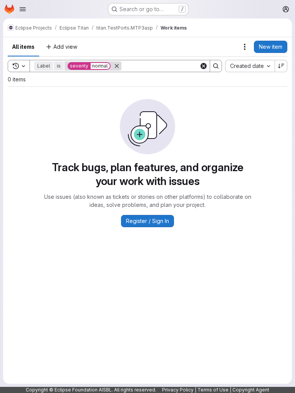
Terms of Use (213, 390)
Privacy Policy (178, 390)
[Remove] (116, 66)
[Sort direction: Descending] (281, 66)
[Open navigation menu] (23, 9)
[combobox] (250, 66)
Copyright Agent (250, 390)
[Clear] (203, 66)
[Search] (216, 66)
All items (23, 46)
